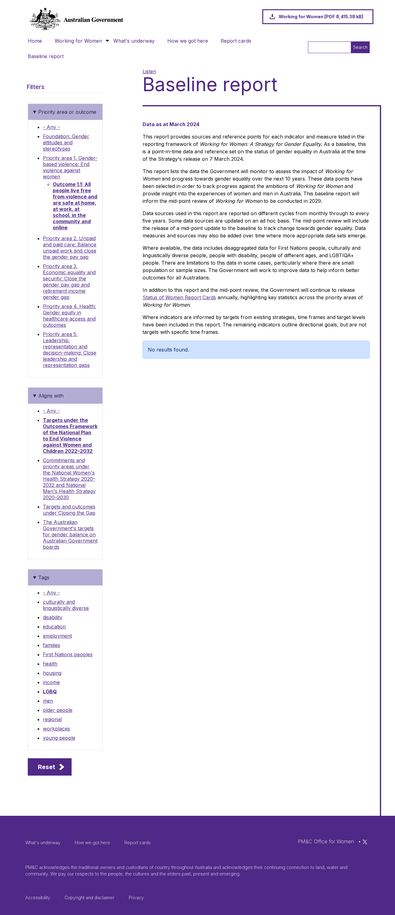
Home (35, 41)
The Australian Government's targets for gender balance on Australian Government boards (70, 534)
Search (360, 47)
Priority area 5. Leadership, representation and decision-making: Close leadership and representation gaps (69, 349)
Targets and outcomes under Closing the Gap (69, 510)
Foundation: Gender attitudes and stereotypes (66, 142)
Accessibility (37, 897)
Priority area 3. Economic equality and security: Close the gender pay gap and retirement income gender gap (69, 281)
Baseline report (46, 56)
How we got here (187, 41)
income (51, 682)
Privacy (136, 897)
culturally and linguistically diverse (66, 605)
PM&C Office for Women (326, 841)
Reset (46, 767)
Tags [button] (43, 577)
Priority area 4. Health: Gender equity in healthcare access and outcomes (69, 315)
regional (52, 719)
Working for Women (78, 41)
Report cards (236, 41)
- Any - (51, 127)
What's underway (134, 41)
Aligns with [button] (51, 396)
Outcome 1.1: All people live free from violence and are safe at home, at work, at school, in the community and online (75, 206)
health (50, 664)
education (54, 626)
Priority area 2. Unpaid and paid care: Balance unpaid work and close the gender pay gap (69, 247)
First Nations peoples (68, 654)
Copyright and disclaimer (89, 897)
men (48, 701)
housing (52, 673)
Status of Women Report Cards (179, 297)
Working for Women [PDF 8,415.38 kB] (321, 16)
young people (59, 738)
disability (52, 617)
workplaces (56, 729)
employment (57, 636)
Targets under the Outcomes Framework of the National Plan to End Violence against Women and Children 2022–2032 (70, 435)
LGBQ (50, 691)
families (51, 645)
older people (58, 710)
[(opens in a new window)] (365, 841)
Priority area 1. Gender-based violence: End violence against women (70, 167)
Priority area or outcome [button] (67, 112)
